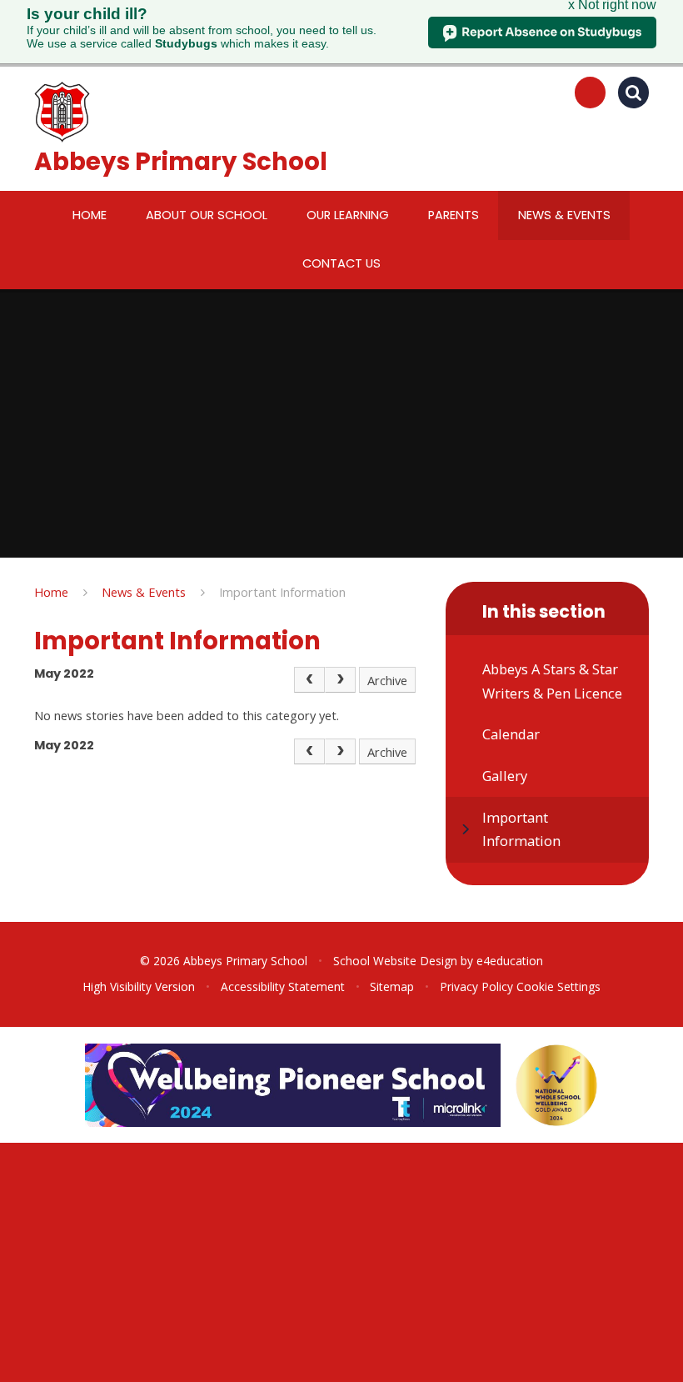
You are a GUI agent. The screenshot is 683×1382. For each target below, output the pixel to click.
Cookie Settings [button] (558, 986)
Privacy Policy (476, 986)
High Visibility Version (138, 986)
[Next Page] (340, 680)
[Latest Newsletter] (590, 92)
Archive (387, 680)
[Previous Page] (309, 680)
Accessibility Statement (283, 986)
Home (51, 591)
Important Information (282, 591)
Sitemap (392, 986)
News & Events (144, 591)
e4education (509, 961)
